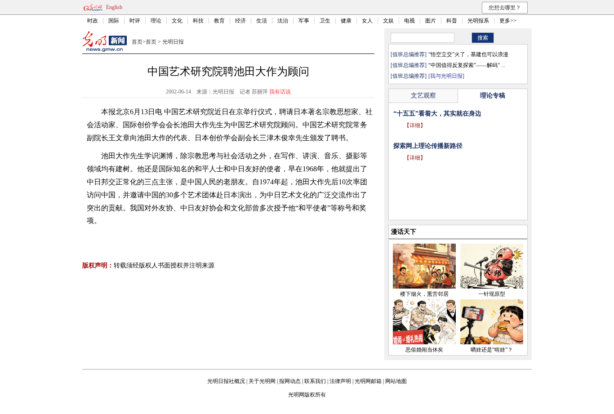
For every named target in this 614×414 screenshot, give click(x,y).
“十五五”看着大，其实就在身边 (437, 113)
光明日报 (173, 42)
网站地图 (396, 381)
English (114, 7)
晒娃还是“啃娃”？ (492, 350)
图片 (430, 21)
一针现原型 (491, 294)
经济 (240, 21)
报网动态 (290, 381)
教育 (219, 21)
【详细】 (415, 125)
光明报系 (478, 21)
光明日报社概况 (226, 381)
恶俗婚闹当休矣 (424, 350)
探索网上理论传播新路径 (428, 145)
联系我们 (315, 381)
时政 (92, 21)
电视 (409, 21)
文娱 (388, 21)
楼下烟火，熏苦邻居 (424, 294)
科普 (451, 21)
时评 (134, 21)
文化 (177, 21)
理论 (156, 21)
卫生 (325, 21)
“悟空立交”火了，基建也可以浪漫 (468, 54)
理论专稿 (492, 95)
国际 (113, 21)
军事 (303, 21)
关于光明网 (262, 381)
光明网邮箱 (368, 381)
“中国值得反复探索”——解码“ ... (466, 65)
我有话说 (280, 92)
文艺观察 (423, 95)
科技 (198, 21)
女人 (367, 21)
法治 (282, 21)
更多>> (507, 21)
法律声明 (340, 381)
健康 (346, 21)
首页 (137, 42)
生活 (261, 21)
